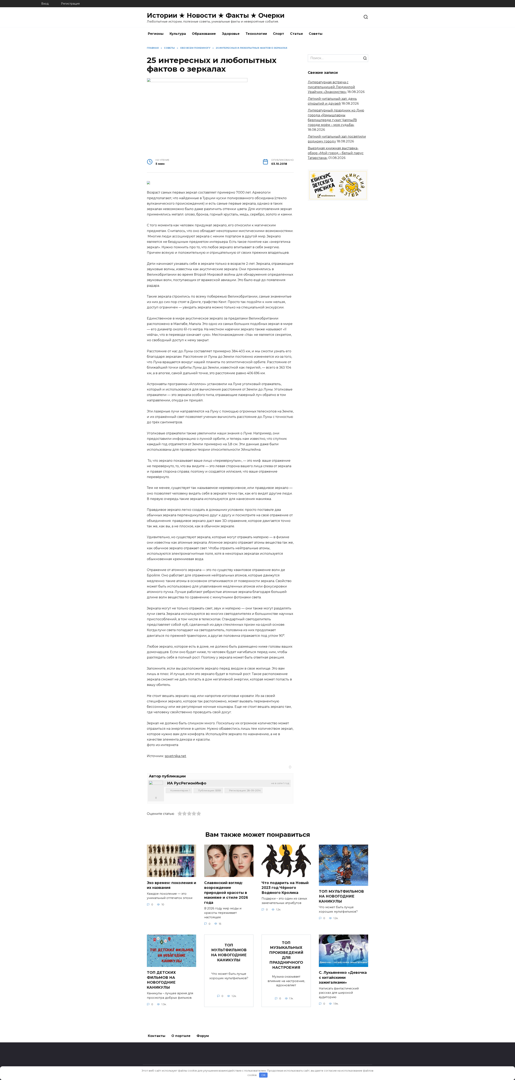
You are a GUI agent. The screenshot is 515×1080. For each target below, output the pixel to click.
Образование (204, 34)
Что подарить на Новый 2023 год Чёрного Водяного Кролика (285, 887)
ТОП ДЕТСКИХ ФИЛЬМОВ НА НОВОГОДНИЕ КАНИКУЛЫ (161, 979)
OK (263, 1075)
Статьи (296, 34)
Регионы (156, 34)
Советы (315, 34)
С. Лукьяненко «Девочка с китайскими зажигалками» (343, 977)
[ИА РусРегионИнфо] (156, 788)
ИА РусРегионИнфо (186, 783)
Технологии (256, 34)
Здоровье (231, 34)
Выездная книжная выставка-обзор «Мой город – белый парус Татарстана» (336, 153)
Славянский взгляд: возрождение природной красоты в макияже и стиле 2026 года (226, 892)
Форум (203, 1036)
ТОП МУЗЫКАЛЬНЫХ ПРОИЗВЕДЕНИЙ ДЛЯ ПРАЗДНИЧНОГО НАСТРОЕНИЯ (286, 955)
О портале (181, 1036)
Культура (178, 34)
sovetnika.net (175, 756)
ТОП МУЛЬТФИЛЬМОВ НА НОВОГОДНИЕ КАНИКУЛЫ (341, 896)
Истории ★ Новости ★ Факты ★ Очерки (215, 15)
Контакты (156, 1036)
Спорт (278, 34)
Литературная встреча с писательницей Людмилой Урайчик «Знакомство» (331, 87)
